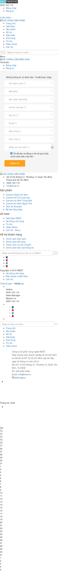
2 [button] (6, 64)
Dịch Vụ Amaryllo (14, 206)
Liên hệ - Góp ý (13, 230)
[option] (29, 59)
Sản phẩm (11, 29)
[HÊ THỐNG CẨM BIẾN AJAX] (29, 59)
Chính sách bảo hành (16, 238)
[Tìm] (3, 52)
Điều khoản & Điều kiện (17, 276)
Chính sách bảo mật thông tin (20, 247)
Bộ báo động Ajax (14, 209)
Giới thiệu (10, 26)
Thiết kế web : (6, 283)
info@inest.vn (13, 185)
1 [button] (2, 64)
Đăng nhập (11, 7)
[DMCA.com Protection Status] (9, 1)
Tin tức (9, 41)
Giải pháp (10, 35)
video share (11, 345)
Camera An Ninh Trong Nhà (19, 200)
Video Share (12, 227)
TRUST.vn (19, 283)
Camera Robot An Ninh (17, 194)
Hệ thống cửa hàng (15, 221)
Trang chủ (10, 23)
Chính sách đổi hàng (15, 241)
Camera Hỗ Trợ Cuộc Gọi (18, 197)
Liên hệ (9, 46)
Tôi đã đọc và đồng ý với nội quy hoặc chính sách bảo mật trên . (29, 155)
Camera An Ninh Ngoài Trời (19, 203)
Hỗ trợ (9, 32)
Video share (11, 43)
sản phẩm (5, 17)
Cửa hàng (10, 38)
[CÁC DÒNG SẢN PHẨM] (12, 20)
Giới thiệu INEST (14, 218)
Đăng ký (10, 10)
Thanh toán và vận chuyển (18, 244)
